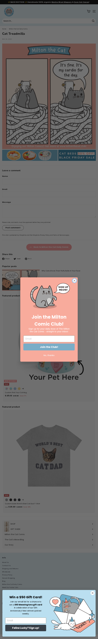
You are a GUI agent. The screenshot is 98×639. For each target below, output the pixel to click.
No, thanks (49, 355)
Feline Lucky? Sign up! (25, 628)
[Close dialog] (74, 280)
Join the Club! (49, 347)
